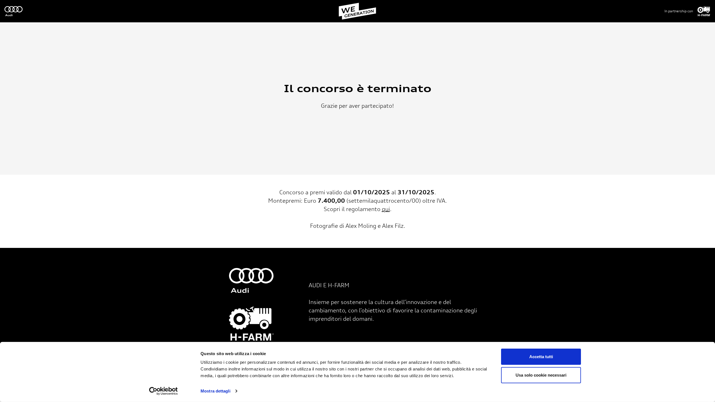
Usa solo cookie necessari (541, 374)
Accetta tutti (541, 356)
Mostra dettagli (215, 391)
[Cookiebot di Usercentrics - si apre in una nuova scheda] (163, 391)
